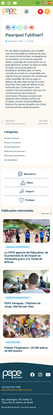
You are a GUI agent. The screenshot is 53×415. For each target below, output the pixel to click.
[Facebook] (3, 3)
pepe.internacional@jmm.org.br (16, 390)
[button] (26, 11)
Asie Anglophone (10, 160)
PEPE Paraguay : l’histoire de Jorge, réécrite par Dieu (22, 305)
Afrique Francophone (12, 142)
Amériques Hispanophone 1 (15, 156)
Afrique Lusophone (11, 138)
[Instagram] (9, 3)
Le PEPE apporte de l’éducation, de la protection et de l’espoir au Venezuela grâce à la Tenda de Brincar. (26, 257)
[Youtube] (14, 3)
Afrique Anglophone (12, 147)
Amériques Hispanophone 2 (15, 151)
